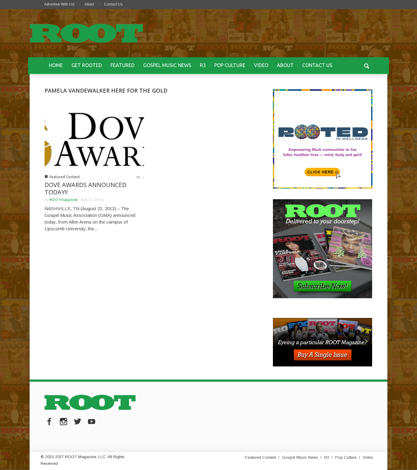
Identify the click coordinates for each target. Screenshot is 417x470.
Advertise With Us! (59, 4)
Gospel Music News (300, 457)
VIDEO (261, 65)
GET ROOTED (86, 65)
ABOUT (285, 65)
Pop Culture (346, 457)
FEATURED (123, 65)
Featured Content (64, 177)
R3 (203, 65)
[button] (366, 65)
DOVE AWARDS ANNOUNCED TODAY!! (85, 188)
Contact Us (113, 4)
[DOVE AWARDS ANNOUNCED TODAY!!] (94, 135)
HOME (56, 65)
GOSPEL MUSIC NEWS (167, 65)
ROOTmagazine (63, 200)
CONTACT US (317, 65)
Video (368, 457)
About (89, 4)
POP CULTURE (229, 65)
